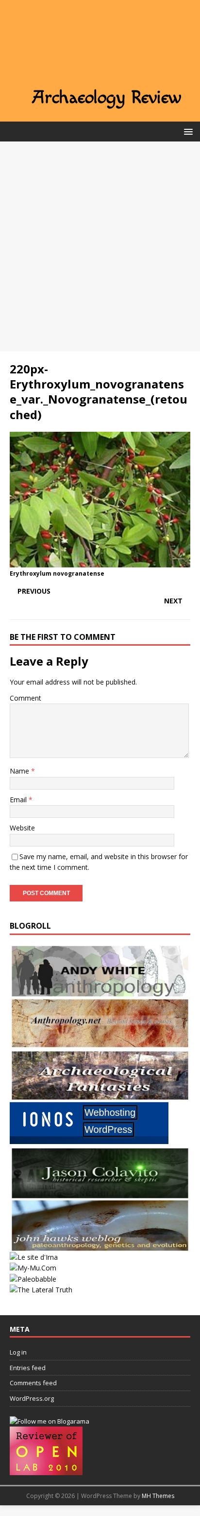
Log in (18, 1352)
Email (19, 799)
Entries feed (28, 1367)
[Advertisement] (100, 246)
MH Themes (158, 1496)
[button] (187, 131)
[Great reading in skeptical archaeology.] (41, 1289)
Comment (25, 698)
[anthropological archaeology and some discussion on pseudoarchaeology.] (100, 991)
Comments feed (33, 1382)
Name (20, 771)
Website (22, 827)
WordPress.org (32, 1398)
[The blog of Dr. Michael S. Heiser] (33, 1279)
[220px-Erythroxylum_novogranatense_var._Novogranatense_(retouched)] (100, 561)
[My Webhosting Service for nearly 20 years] (89, 1141)
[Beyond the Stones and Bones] (100, 1043)
